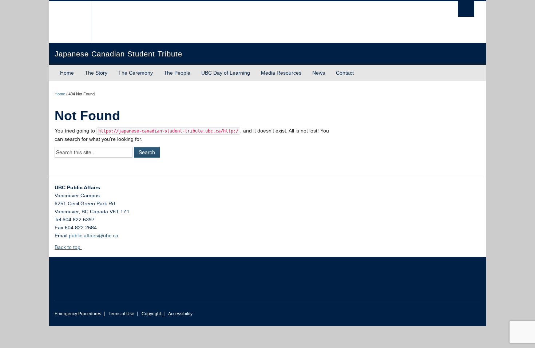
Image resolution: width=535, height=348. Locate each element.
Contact (345, 73)
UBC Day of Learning (225, 73)
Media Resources (281, 73)
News (318, 73)
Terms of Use (121, 313)
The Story (96, 73)
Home (67, 73)
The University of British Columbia (70, 22)
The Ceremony (135, 73)
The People (177, 73)
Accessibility (180, 313)
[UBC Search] (466, 9)
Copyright (151, 313)
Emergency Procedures (78, 313)
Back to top (68, 247)
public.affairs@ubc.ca (93, 235)
